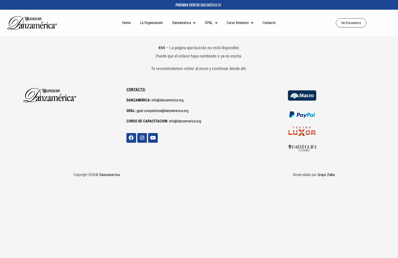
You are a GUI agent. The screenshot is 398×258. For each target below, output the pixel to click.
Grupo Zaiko (326, 175)
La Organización (151, 23)
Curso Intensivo (238, 23)
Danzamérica (181, 23)
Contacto (269, 23)
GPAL (209, 23)
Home (126, 23)
